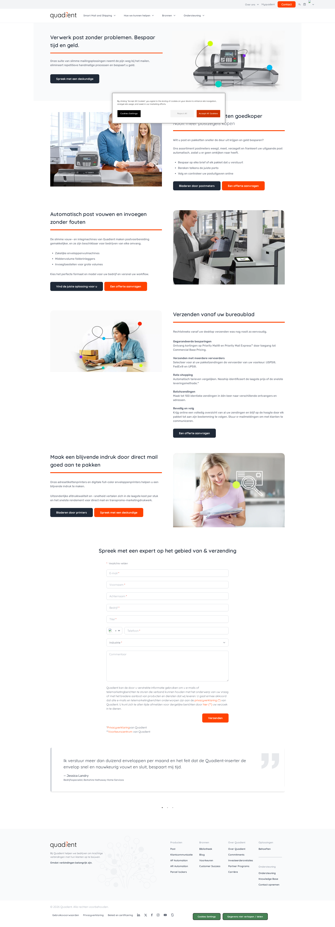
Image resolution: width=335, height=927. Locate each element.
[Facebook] (152, 915)
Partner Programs (238, 866)
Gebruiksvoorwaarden (65, 915)
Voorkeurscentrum (120, 731)
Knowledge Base (268, 878)
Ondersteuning (267, 873)
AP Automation (179, 860)
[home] (63, 15)
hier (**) (207, 704)
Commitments (236, 854)
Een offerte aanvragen (243, 186)
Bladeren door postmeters (197, 186)
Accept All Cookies (208, 113)
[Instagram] (158, 915)
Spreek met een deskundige (74, 79)
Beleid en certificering (120, 915)
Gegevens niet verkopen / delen (245, 916)
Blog (202, 854)
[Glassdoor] (172, 915)
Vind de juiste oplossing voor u (76, 286)
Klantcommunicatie (181, 854)
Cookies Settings (207, 916)
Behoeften (265, 848)
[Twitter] (145, 915)
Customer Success (209, 866)
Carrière (233, 871)
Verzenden (215, 718)
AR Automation (179, 866)
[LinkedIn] (138, 915)
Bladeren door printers (71, 512)
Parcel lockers (178, 871)
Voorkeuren (206, 860)
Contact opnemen (269, 884)
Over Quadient (236, 848)
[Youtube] (165, 915)
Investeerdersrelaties (240, 860)
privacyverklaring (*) (208, 700)
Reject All (182, 113)
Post (172, 848)
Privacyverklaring (118, 727)
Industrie (115, 642)
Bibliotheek (205, 848)
